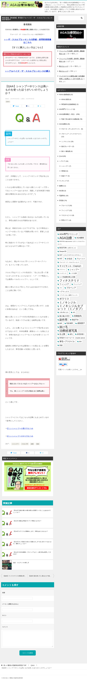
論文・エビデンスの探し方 (21, 562)
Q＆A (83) (62, 156)
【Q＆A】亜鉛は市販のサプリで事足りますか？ (27, 521)
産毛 (71, 334)
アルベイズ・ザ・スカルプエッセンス (69, 262)
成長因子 (81, 323)
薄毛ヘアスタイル (67, 341)
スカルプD (25, 444)
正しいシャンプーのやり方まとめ (20, 436)
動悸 (60, 323)
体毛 (74, 312)
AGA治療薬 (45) (64, 124)
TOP (15, 665)
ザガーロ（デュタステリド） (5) (72, 129)
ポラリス (64, 298)
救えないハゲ (63, 66)
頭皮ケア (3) (65, 176)
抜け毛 (63, 326)
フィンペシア (77, 284)
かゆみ (69, 259)
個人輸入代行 (64, 316)
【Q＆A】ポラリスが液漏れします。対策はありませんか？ (30, 531)
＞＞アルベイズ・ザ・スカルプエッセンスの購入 (27, 71)
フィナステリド (69, 280)
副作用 (63, 319)
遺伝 (80, 341)
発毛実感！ (81, 334)
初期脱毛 (78, 316)
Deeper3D (62, 251)
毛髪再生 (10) (63, 195)
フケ (60, 287)
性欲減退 (69, 323)
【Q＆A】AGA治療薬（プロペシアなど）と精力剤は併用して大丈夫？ (32, 553)
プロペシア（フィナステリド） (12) (71, 135)
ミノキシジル (67, 302)
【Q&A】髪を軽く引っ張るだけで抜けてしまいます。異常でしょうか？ (41, 576)
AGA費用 (80, 238)
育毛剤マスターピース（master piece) (72, 338)
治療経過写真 (68, 330)
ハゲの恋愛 (74, 273)
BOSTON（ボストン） (68, 248)
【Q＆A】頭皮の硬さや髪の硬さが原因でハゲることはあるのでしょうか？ (32, 511)
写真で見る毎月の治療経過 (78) (71, 119)
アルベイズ (81, 259)
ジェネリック (62, 273)
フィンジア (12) (66, 210)
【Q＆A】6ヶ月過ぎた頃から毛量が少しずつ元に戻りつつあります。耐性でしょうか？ (32, 542)
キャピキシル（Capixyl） (70, 266)
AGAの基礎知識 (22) (66, 94)
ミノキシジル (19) (67, 141)
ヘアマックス (64, 291)
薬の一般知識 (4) (67, 151)
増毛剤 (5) (64, 171)
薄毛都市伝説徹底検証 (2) (70, 104)
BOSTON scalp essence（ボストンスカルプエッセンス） (71, 243)
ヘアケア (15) (63, 161)
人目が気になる (63, 312)
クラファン (62, 269)
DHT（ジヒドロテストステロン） (70, 255)
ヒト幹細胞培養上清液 (67, 277)
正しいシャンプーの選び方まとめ (20, 428)
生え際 (62, 334)
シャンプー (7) (66, 166)
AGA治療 (65, 237)
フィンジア (64, 284)
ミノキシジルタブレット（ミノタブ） (71, 307)
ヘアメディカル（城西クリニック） (68, 295)
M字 (60, 259)
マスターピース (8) (67, 215)
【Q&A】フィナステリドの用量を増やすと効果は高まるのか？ (15, 576)
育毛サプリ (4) (66, 220)
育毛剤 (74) (63, 200)
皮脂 (32, 444)
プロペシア (71, 288)
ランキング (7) (64, 181)
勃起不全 (75, 320)
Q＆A (7, 101)
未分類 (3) (62, 191)
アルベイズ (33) (66, 205)
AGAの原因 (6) (66, 99)
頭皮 (37, 444)
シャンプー (15, 444)
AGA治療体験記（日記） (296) (69, 114)
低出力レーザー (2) (67, 146)
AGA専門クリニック (68, 234)
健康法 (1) (62, 186)
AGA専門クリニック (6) (67, 109)
